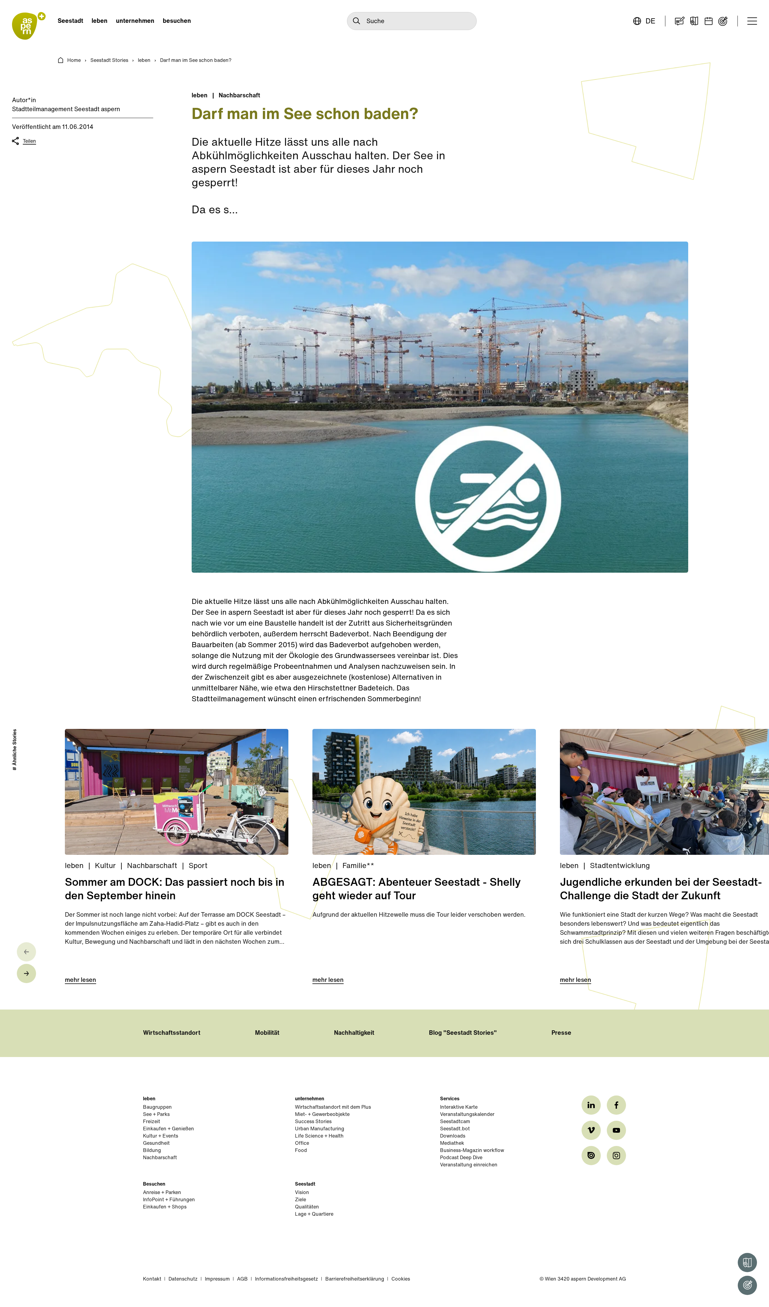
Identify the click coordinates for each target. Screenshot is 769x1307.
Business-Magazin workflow (472, 1150)
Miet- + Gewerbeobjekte (322, 1114)
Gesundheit (156, 1143)
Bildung (152, 1150)
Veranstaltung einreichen (468, 1165)
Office (302, 1143)
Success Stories (313, 1122)
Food (301, 1150)
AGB (242, 1279)
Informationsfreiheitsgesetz (286, 1279)
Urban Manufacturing (319, 1129)
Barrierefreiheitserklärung (354, 1279)
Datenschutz (183, 1279)
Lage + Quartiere (314, 1214)
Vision (302, 1192)
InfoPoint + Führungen (169, 1200)
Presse (561, 1033)
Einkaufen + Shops (165, 1207)
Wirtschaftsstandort (171, 1033)
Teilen (29, 141)
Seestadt (70, 21)
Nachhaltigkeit (354, 1033)
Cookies (400, 1279)
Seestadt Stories (109, 60)
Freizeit (151, 1122)
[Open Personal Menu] (747, 1285)
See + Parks (156, 1114)
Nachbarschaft (160, 1158)
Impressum (217, 1279)
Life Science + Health (319, 1136)
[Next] (26, 973)
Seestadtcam (455, 1122)
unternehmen (135, 21)
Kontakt (152, 1279)
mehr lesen (80, 980)
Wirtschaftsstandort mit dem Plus (333, 1107)
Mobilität (267, 1033)
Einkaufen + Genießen (168, 1129)
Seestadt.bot (455, 1129)
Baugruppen (157, 1107)
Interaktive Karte (459, 1107)
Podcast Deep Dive (461, 1158)
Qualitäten (307, 1207)
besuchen (177, 21)
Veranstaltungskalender (467, 1114)
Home (74, 60)
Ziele (300, 1200)
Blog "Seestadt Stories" (463, 1033)
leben (100, 21)
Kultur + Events (160, 1136)
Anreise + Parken (162, 1192)
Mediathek (452, 1143)
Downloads (452, 1136)
